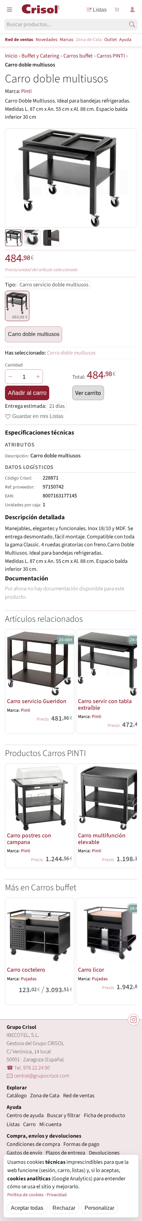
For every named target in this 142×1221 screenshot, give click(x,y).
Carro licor (91, 970)
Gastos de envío (24, 1153)
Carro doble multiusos (33, 334)
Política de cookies (25, 1195)
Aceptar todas (27, 1208)
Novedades (46, 39)
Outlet (110, 39)
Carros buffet (78, 56)
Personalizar (99, 1208)
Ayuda (125, 39)
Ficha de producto (104, 1115)
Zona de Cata (89, 39)
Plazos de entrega (65, 1153)
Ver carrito (88, 393)
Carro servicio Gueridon (36, 701)
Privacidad (57, 1195)
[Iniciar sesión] (132, 10)
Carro (29, 1124)
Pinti (26, 91)
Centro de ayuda (25, 1115)
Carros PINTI (111, 56)
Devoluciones (104, 1153)
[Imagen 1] (32, 237)
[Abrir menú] (10, 10)
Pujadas (29, 979)
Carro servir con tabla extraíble (105, 704)
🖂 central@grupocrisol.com (38, 1076)
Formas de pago (81, 1144)
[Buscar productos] (132, 24)
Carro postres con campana (29, 838)
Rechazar (64, 1208)
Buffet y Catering (40, 56)
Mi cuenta (50, 1124)
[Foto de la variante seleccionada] (13, 237)
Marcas (66, 39)
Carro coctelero (26, 970)
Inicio (11, 56)
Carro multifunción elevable (101, 838)
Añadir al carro (27, 393)
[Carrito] (116, 10)
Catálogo (17, 1096)
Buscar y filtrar (63, 1115)
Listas (100, 10)
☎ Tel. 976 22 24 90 (28, 1068)
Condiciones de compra (33, 1144)
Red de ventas (19, 39)
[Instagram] (133, 1020)
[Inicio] (40, 9)
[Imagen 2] (51, 237)
